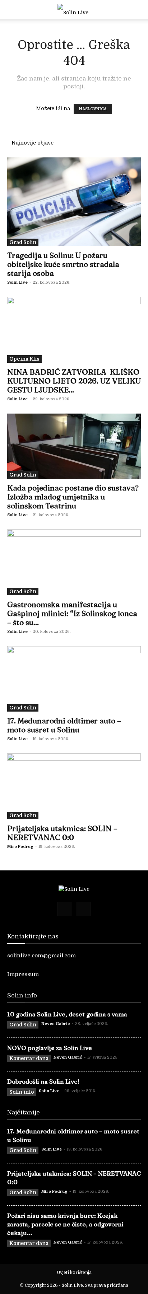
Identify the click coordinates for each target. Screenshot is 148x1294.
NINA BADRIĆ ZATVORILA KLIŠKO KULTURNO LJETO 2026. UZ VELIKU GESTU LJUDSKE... (74, 380)
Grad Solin (22, 242)
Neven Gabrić (55, 1023)
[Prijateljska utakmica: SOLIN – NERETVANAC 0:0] (74, 786)
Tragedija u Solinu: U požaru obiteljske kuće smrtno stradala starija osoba (63, 264)
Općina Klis (24, 359)
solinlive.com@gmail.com (41, 955)
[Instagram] (84, 909)
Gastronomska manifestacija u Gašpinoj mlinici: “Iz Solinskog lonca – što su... (72, 613)
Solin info (21, 1092)
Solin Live (17, 282)
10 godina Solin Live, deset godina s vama (67, 1014)
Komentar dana (28, 1058)
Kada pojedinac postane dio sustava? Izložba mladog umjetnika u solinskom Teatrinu (73, 496)
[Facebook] (64, 909)
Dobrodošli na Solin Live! (43, 1081)
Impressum (23, 974)
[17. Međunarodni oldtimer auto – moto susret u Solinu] (74, 679)
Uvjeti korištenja (74, 1272)
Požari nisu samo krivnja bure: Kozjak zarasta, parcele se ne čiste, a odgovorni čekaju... (65, 1224)
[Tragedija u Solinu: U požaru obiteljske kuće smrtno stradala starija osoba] (74, 201)
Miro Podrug (20, 846)
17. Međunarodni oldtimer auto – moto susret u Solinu (64, 725)
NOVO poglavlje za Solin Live (49, 1047)
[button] (12, 9)
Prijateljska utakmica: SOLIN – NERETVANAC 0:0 (62, 833)
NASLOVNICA (93, 109)
